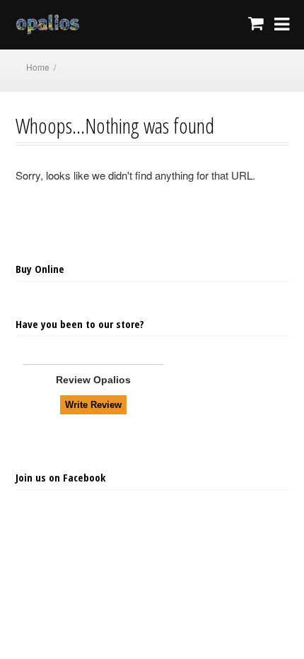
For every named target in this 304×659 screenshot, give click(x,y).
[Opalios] (61, 24)
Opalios (112, 379)
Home (37, 67)
